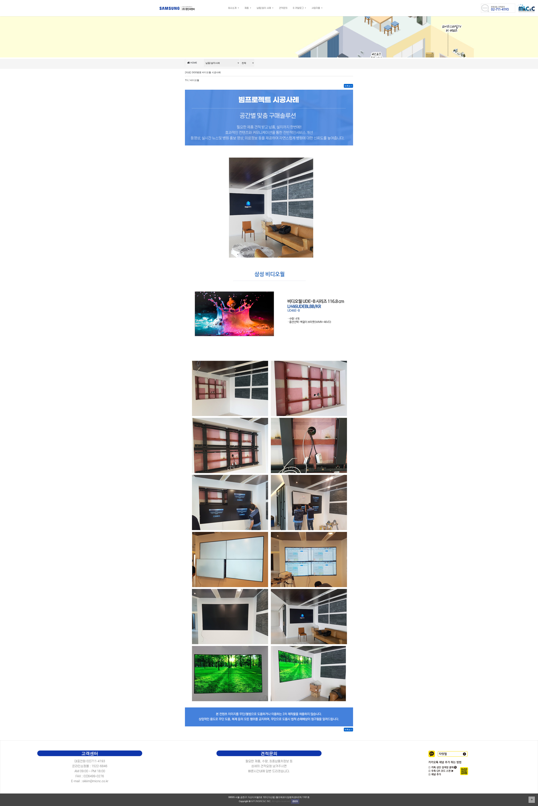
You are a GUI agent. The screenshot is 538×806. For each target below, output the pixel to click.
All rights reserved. (270, 801)
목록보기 (348, 86)
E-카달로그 (298, 8)
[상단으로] (531, 799)
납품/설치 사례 (264, 8)
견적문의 (283, 8)
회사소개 (232, 8)
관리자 (295, 801)
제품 (246, 8)
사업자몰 (316, 8)
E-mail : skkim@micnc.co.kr (89, 781)
